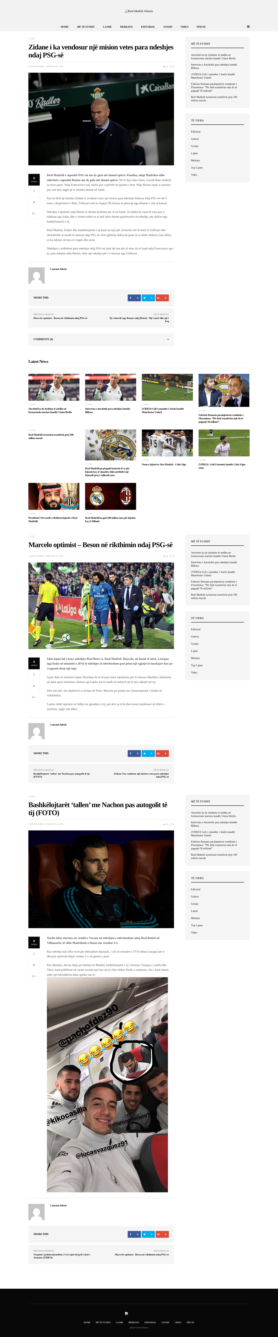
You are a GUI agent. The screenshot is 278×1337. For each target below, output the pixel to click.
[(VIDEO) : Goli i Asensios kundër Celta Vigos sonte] (224, 443)
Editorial (148, 26)
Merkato (126, 26)
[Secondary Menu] (244, 26)
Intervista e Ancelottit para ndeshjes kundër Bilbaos (214, 66)
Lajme (107, 26)
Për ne (201, 26)
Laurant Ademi (36, 66)
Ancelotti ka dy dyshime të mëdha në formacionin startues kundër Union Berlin (213, 57)
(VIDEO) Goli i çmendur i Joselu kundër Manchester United (213, 76)
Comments (43, 339)
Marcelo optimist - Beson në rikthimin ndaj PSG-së (60, 318)
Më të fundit (86, 26)
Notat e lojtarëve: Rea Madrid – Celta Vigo (164, 464)
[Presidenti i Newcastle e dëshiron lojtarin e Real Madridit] (53, 496)
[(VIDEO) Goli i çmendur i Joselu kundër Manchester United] (167, 387)
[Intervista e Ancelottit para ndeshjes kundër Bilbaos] (110, 387)
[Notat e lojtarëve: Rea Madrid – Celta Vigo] (167, 443)
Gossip (167, 26)
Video (185, 26)
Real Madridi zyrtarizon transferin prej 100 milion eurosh (214, 99)
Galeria (195, 138)
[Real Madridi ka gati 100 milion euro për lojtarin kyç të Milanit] (110, 496)
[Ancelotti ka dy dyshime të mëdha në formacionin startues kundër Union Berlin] (53, 387)
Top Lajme (197, 167)
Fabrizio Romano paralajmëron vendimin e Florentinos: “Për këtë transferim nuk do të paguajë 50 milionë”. (214, 87)
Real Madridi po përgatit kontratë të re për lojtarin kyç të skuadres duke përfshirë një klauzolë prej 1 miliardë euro (107, 472)
